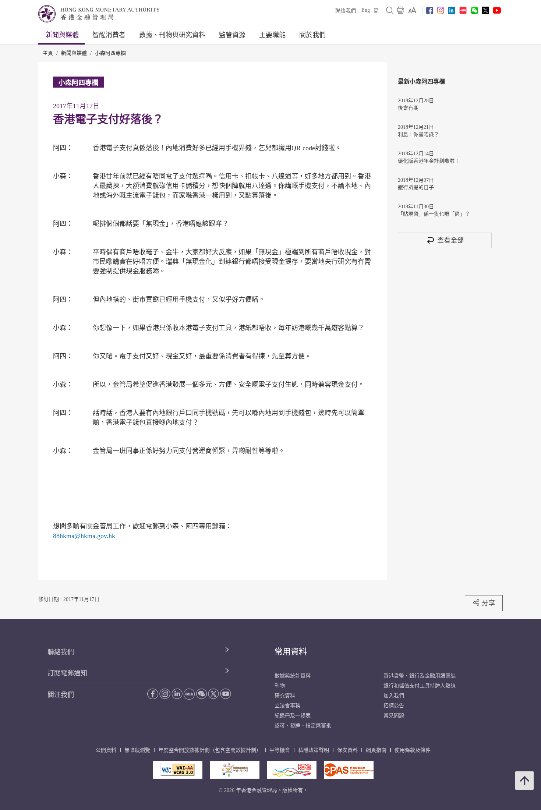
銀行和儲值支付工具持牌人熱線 (419, 686)
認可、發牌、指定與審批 (303, 725)
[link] (412, 10)
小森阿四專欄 (110, 53)
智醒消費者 (108, 35)
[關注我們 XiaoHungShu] (189, 694)
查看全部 (450, 240)
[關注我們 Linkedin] (451, 10)
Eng (365, 10)
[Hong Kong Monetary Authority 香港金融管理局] (99, 13)
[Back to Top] (524, 780)
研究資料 (285, 695)
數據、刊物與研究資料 (172, 35)
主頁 (48, 53)
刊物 (280, 686)
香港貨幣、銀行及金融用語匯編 (419, 676)
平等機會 (279, 750)
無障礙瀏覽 (137, 750)
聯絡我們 (345, 11)
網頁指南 (376, 750)
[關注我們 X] (485, 10)
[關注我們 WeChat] (201, 694)
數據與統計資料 (293, 676)
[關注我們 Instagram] (440, 10)
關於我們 (312, 35)
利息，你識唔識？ (418, 134)
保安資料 (347, 750)
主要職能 (272, 35)
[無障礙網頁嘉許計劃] (234, 770)
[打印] (400, 10)
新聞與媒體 (62, 35)
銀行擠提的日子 (416, 187)
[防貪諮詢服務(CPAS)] (349, 770)
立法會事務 (287, 705)
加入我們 (393, 695)
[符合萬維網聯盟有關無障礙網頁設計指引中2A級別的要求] (177, 770)
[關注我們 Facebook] (429, 10)
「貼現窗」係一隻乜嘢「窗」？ (434, 214)
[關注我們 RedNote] (463, 10)
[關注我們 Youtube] (497, 10)
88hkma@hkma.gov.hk (84, 536)
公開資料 (106, 750)
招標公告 (393, 705)
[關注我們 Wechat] (474, 10)
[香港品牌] (292, 770)
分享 (488, 603)
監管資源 (232, 35)
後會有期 (408, 108)
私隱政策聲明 (313, 750)
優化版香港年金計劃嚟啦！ (429, 161)
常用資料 (291, 651)
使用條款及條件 (413, 750)
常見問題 (393, 715)
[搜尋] (389, 10)
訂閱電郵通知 (67, 673)
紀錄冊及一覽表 (293, 715)
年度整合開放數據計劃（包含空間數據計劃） (209, 750)
